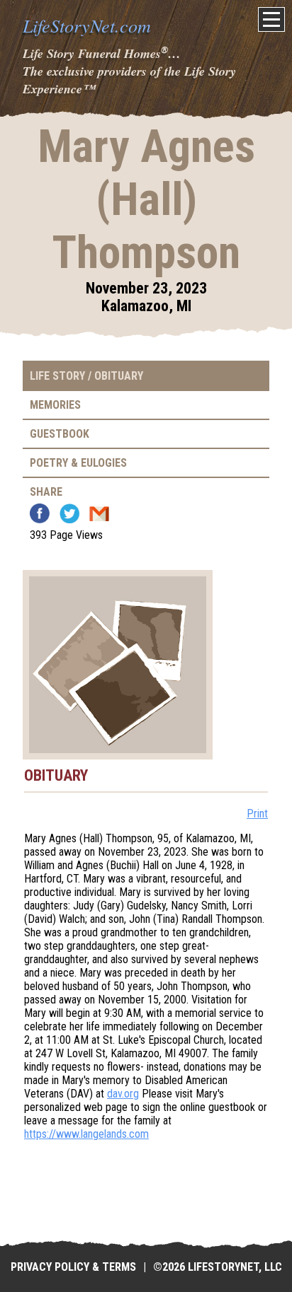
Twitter (69, 513)
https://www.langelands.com (86, 1134)
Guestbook (59, 434)
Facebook (40, 513)
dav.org (123, 1093)
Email (99, 513)
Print (257, 813)
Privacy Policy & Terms (73, 1267)
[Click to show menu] (271, 19)
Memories (55, 405)
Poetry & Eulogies (78, 463)
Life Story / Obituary (86, 376)
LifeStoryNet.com (87, 25)
